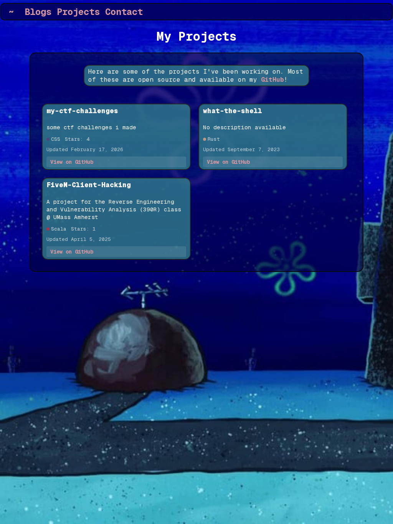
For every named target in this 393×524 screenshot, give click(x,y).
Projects (78, 12)
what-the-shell (232, 110)
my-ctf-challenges (82, 110)
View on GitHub (71, 161)
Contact (124, 12)
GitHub (272, 80)
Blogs (38, 12)
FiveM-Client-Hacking (88, 184)
